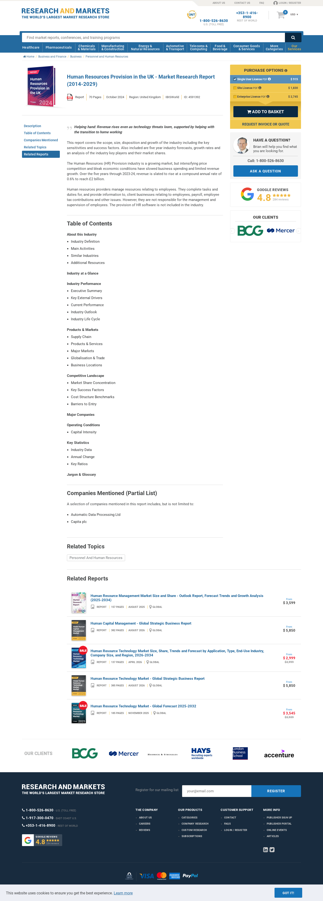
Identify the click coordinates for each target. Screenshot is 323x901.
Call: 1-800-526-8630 (266, 161)
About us (145, 817)
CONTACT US (242, 2)
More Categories (274, 47)
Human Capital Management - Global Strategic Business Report (141, 623)
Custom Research (194, 830)
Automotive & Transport (175, 47)
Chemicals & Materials (87, 47)
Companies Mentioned (41, 140)
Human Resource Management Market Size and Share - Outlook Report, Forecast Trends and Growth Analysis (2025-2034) (177, 598)
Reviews (144, 830)
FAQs (227, 823)
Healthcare (30, 47)
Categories (189, 817)
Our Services (294, 47)
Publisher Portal (279, 823)
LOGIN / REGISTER (290, 2)
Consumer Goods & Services (246, 47)
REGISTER (276, 791)
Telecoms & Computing (199, 47)
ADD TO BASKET (265, 111)
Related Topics (35, 147)
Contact (230, 817)
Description (32, 126)
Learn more (123, 893)
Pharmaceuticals (59, 47)
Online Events (277, 830)
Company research (195, 823)
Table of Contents (37, 133)
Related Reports (36, 154)
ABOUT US (219, 2)
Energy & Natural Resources (145, 47)
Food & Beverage (220, 47)
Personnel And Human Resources (96, 558)
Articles (273, 836)
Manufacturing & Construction (112, 47)
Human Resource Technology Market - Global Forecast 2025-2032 (143, 706)
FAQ (261, 2)
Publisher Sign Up (279, 817)
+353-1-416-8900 (247, 15)
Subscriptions (192, 836)
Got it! (288, 893)
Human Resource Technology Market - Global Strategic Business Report (148, 678)
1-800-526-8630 (214, 21)
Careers (144, 823)
